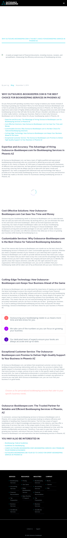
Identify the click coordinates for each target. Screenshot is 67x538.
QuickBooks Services (13, 510)
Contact (57, 8)
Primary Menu (63, 3)
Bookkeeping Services (14, 481)
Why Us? (43, 8)
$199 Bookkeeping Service (26, 490)
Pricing (50, 8)
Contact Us (30, 528)
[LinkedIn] (13, 461)
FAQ (48, 488)
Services (35, 8)
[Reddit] (15, 461)
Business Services (13, 505)
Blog (12, 85)
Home (28, 8)
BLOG (49, 480)
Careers (49, 484)
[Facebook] (2, 461)
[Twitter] (5, 461)
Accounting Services (13, 487)
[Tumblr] (10, 461)
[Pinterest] (7, 461)
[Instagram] (36, 522)
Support (38, 528)
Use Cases (26, 484)
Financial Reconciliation (14, 493)
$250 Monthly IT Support (27, 497)
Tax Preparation (13, 499)
